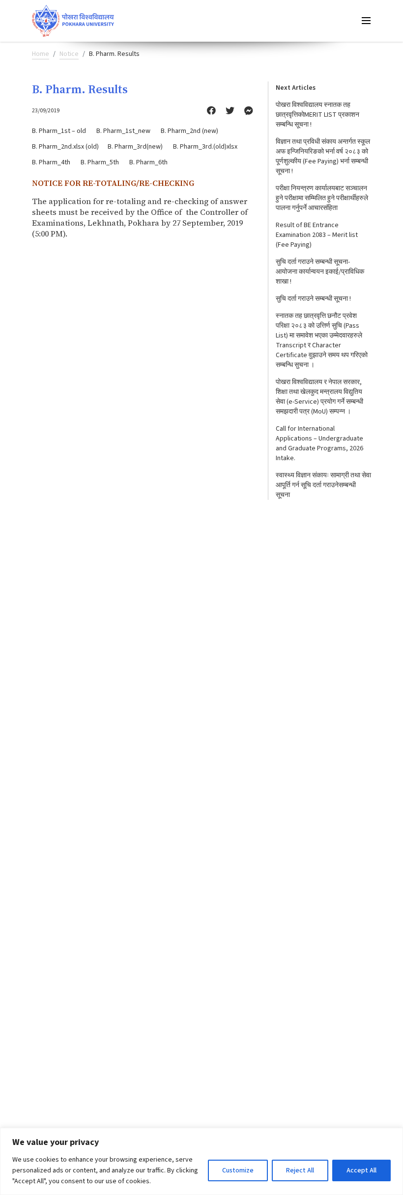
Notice (69, 54)
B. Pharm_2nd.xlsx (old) (65, 147)
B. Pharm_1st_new (123, 131)
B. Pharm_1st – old (59, 131)
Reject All (300, 1170)
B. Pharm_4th (51, 162)
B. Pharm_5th (100, 162)
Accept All (361, 1170)
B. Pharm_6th (148, 162)
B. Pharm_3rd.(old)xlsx (205, 147)
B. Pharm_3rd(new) (135, 147)
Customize (238, 1170)
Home (40, 54)
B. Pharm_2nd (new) (189, 131)
